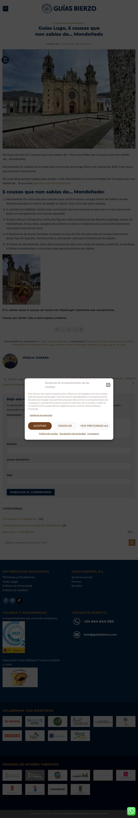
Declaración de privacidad (73, 433)
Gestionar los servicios (41, 415)
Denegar (65, 425)
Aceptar (39, 425)
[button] (108, 384)
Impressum (93, 433)
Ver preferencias (94, 425)
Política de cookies (48, 433)
